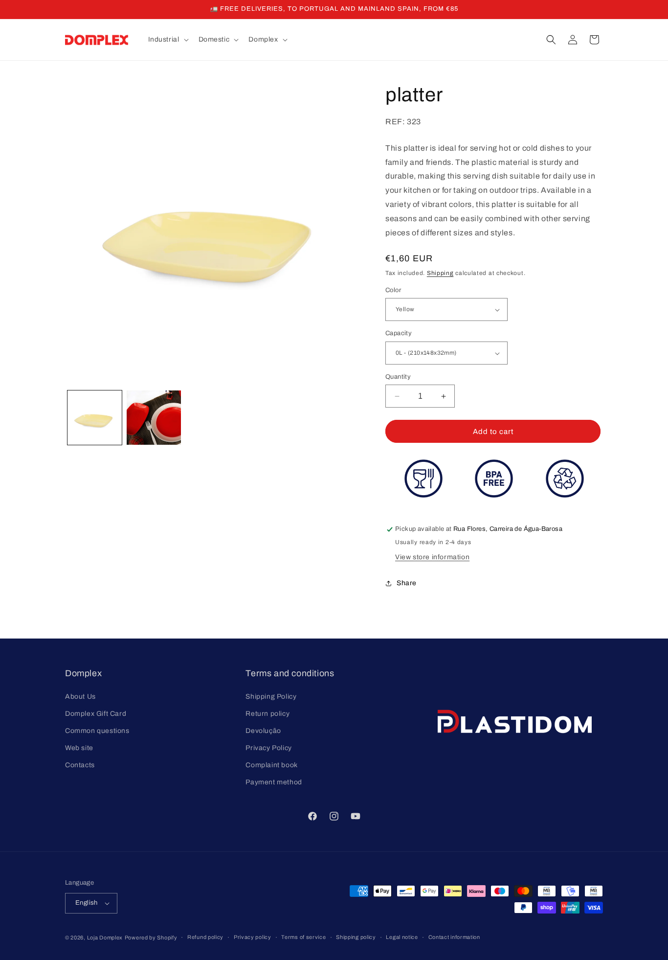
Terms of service (303, 937)
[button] (167, 39)
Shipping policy (356, 937)
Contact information (454, 937)
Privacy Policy (268, 748)
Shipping (440, 273)
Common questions (97, 730)
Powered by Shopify (151, 937)
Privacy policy (252, 937)
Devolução (263, 730)
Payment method (273, 782)
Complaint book (271, 765)
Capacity (398, 333)
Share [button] (407, 583)
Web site (79, 748)
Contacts (80, 765)
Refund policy (205, 937)
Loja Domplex (105, 937)
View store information (432, 557)
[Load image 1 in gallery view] (94, 417)
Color (393, 290)
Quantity (398, 376)
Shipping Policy (270, 696)
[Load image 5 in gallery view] (154, 417)
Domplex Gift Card (95, 713)
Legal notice (402, 937)
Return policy (267, 713)
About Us (80, 696)
